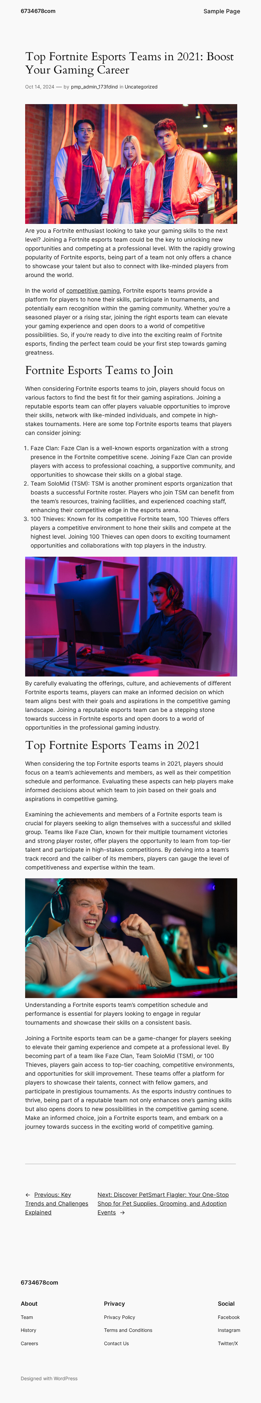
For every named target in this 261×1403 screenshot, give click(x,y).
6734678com (38, 10)
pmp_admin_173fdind (94, 86)
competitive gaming (93, 290)
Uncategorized (141, 86)
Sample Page (222, 11)
